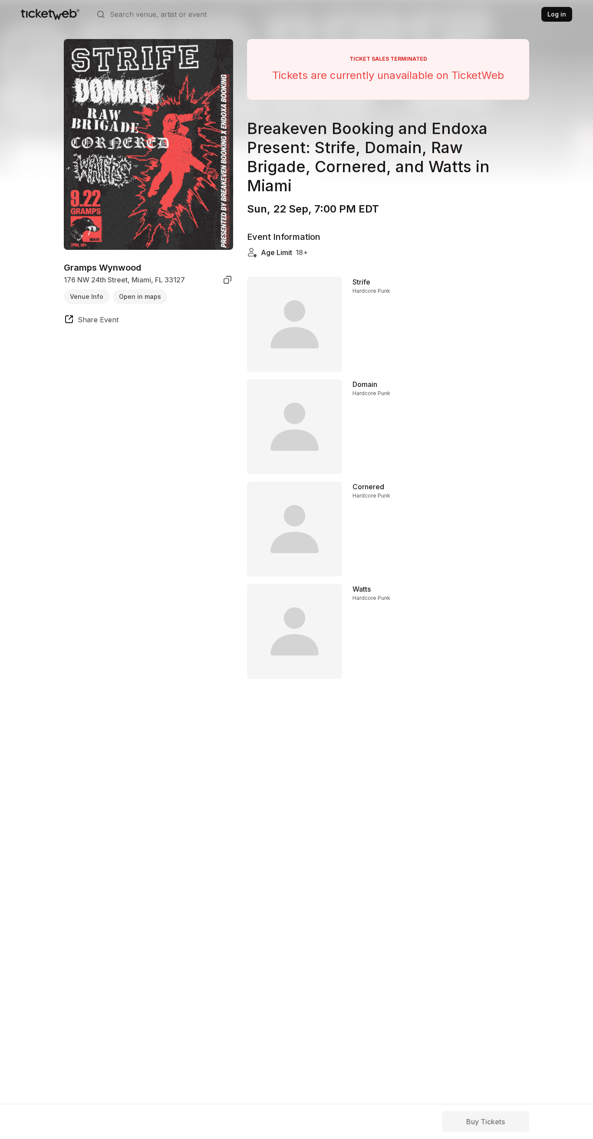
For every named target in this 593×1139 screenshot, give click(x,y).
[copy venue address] (227, 279)
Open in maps (140, 296)
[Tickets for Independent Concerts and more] (50, 14)
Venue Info (86, 296)
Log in (556, 14)
